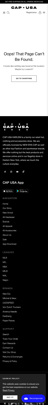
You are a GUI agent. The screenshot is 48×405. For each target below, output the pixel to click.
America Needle (10, 312)
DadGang (7, 316)
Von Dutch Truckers (12, 307)
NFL (5, 262)
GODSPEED (8, 303)
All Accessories (9, 231)
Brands (6, 222)
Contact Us (8, 348)
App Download (9, 244)
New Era (6, 294)
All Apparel (7, 226)
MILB (5, 271)
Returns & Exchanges (13, 357)
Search (6, 334)
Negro (5, 280)
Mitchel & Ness (9, 298)
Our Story (7, 208)
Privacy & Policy (10, 361)
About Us (7, 235)
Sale (5, 240)
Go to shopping (24, 78)
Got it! (10, 397)
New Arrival (8, 213)
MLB (5, 258)
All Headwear (9, 217)
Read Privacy (9, 390)
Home (5, 204)
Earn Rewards (9, 343)
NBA (5, 267)
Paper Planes (9, 321)
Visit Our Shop (9, 352)
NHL (5, 276)
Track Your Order (10, 339)
